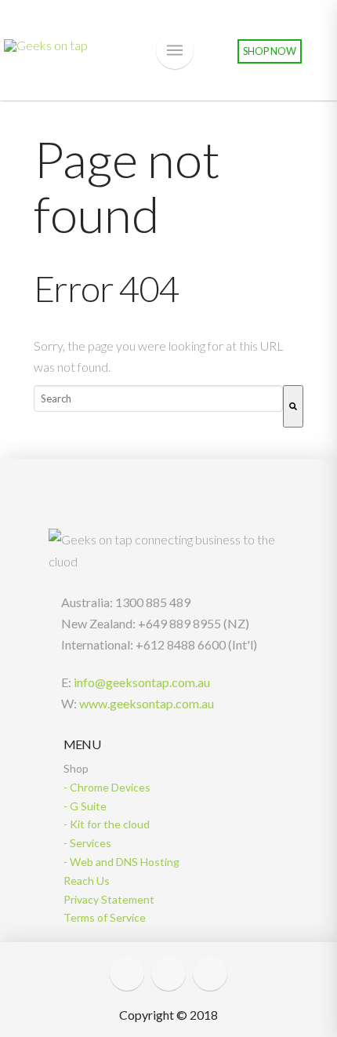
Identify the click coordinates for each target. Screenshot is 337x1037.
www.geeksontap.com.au (145, 703)
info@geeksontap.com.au (140, 682)
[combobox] (158, 398)
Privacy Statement (108, 899)
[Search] (293, 406)
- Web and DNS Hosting (121, 861)
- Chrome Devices (106, 787)
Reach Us (86, 880)
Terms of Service (104, 917)
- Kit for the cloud (106, 824)
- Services (87, 843)
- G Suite (85, 806)
